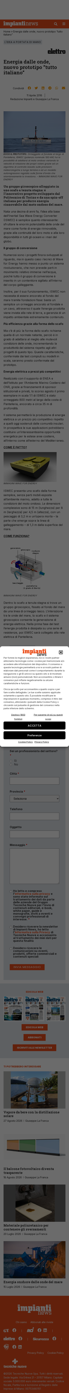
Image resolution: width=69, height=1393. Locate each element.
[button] (61, 652)
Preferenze (34, 735)
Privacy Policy (41, 742)
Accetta (34, 725)
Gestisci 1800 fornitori (18, 716)
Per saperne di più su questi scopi (48, 716)
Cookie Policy (25, 742)
